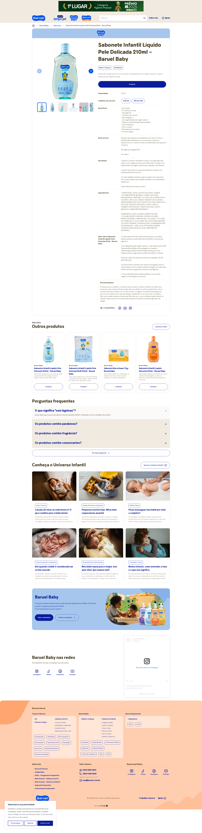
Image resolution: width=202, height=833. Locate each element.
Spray (130, 724)
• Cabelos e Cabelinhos (108, 736)
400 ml (126, 101)
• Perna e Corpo (40, 722)
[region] (30, 814)
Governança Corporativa (45, 788)
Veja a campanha (44, 617)
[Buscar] (144, 18)
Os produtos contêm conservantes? (58, 443)
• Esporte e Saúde (59, 728)
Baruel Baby (44, 26)
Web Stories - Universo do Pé (47, 779)
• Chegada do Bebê (107, 722)
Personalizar (15, 823)
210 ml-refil (138, 101)
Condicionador (97, 742)
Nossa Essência (41, 769)
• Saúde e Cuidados (107, 725)
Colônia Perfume (97, 748)
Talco (101, 754)
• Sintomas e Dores (60, 722)
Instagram (37, 674)
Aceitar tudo (45, 823)
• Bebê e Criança (87, 719)
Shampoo (85, 742)
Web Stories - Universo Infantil (47, 782)
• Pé (35, 719)
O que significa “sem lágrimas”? (55, 411)
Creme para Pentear (112, 742)
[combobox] (123, 18)
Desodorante (39, 737)
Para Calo (38, 748)
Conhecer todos (161, 327)
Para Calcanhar (63, 737)
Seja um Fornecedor (43, 785)
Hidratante (51, 737)
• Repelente (132, 719)
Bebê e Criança (104, 67)
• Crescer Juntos (106, 728)
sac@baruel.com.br (91, 780)
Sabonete (57, 26)
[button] (91, 71)
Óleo (108, 754)
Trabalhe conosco (147, 798)
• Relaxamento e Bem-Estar (62, 731)
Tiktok (48, 674)
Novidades (118, 67)
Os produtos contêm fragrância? (56, 433)
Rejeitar (30, 823)
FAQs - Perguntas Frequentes (47, 775)
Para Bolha (66, 742)
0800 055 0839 (89, 774)
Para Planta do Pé (53, 742)
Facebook (60, 674)
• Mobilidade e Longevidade (62, 725)
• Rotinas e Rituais (106, 731)
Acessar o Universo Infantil (153, 465)
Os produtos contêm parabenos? (56, 424)
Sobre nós (153, 18)
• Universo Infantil (108, 719)
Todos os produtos (65, 617)
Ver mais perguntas (99, 453)
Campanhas (39, 772)
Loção (138, 724)
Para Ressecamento (51, 748)
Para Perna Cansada (41, 754)
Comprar (132, 84)
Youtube (72, 674)
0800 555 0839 (89, 770)
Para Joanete (39, 742)
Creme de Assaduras (88, 754)
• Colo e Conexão (106, 734)
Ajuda (167, 18)
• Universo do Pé (61, 719)
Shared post (143, 694)
